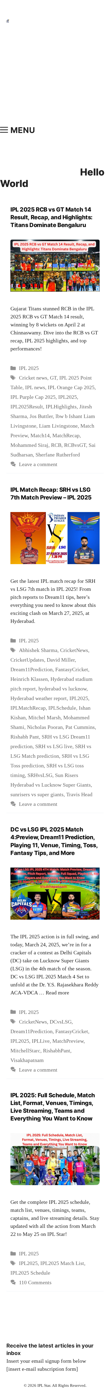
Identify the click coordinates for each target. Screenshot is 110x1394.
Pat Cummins (80, 727)
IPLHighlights (61, 406)
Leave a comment (38, 464)
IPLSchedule (62, 708)
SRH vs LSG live (53, 746)
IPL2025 (67, 397)
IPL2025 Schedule (30, 1273)
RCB (56, 445)
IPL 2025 (29, 368)
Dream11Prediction (31, 669)
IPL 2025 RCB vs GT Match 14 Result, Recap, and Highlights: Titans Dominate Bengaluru (51, 217)
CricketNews (74, 650)
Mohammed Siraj (29, 445)
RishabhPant (56, 1050)
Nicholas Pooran (45, 727)
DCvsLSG (61, 1022)
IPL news (35, 387)
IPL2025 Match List (62, 1263)
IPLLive (41, 1041)
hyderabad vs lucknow (62, 689)
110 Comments (35, 1282)
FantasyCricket (71, 669)
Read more (57, 992)
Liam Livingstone (58, 426)
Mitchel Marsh (44, 717)
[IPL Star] (8, 20)
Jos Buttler (41, 416)
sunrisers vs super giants (37, 794)
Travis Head (79, 794)
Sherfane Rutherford (58, 455)
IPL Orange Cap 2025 (71, 387)
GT (53, 378)
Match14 (40, 435)
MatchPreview (68, 1041)
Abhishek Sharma (38, 650)
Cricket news (33, 378)
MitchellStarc (25, 1050)
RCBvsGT (75, 445)
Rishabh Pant (24, 737)
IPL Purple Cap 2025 (33, 397)
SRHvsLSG (40, 775)
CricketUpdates (27, 660)
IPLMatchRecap (28, 708)
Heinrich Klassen (29, 679)
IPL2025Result (26, 406)
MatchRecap (66, 435)
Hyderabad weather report (38, 698)
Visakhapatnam (27, 1060)
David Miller (61, 660)
